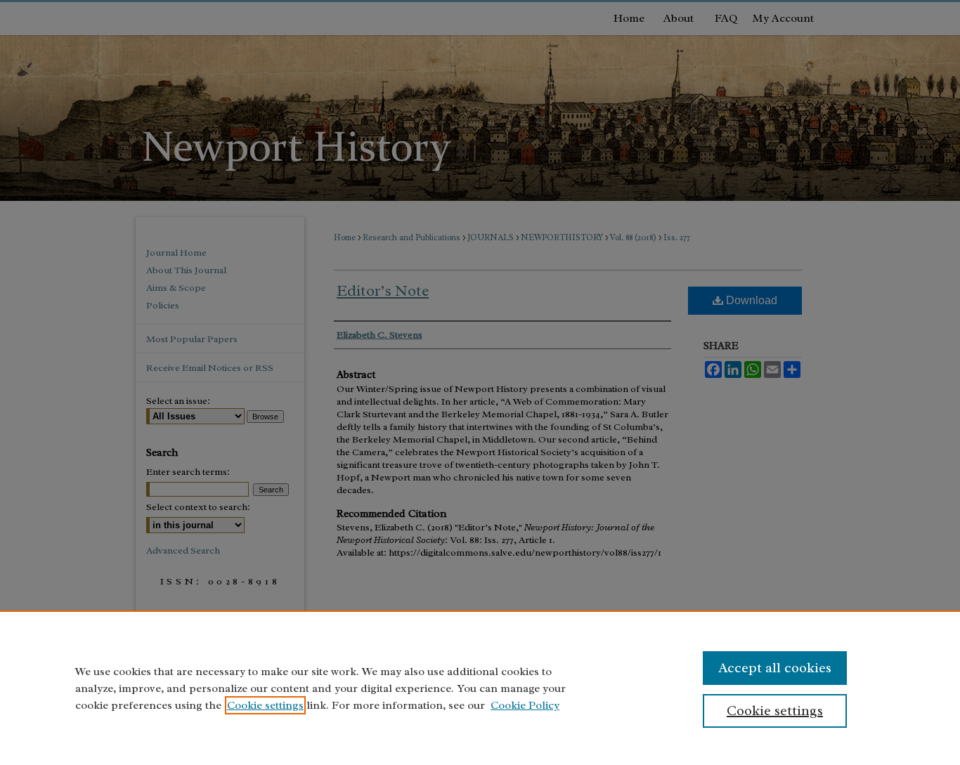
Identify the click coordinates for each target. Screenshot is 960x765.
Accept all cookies (774, 667)
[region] (480, 687)
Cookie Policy (525, 705)
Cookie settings (265, 705)
